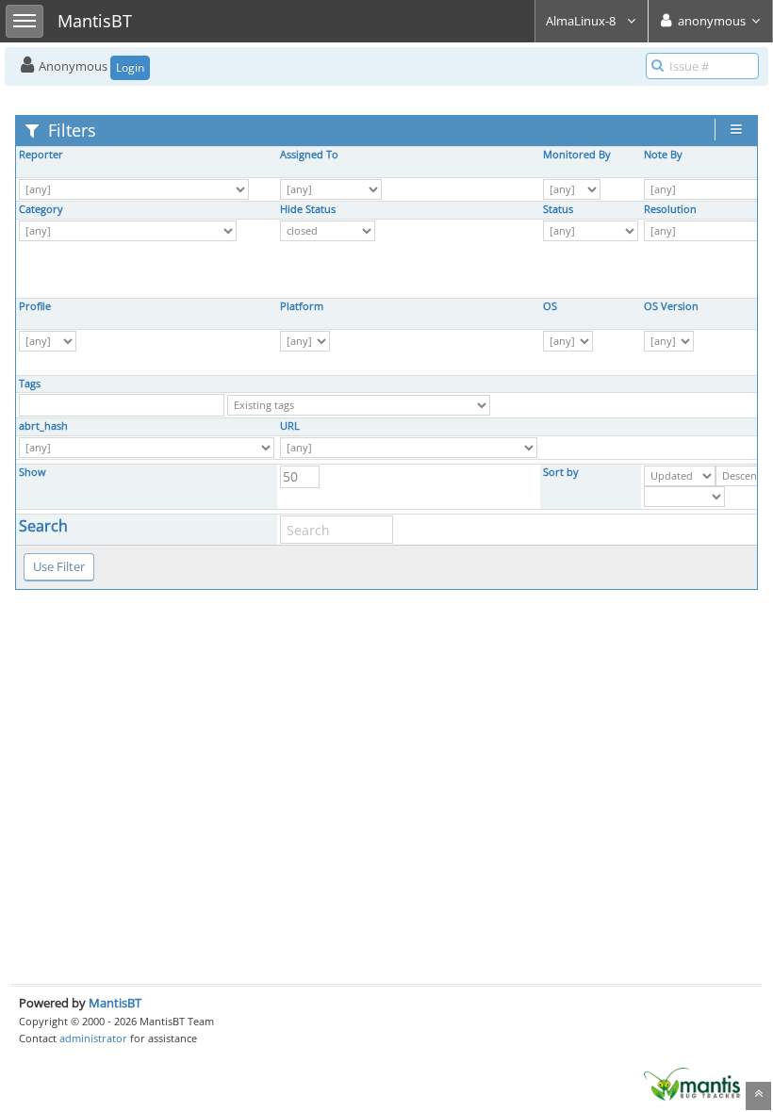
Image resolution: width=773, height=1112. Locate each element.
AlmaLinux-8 (582, 20)
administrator (93, 1038)
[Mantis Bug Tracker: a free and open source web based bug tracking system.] (692, 1082)
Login (130, 67)
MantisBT (115, 1002)
